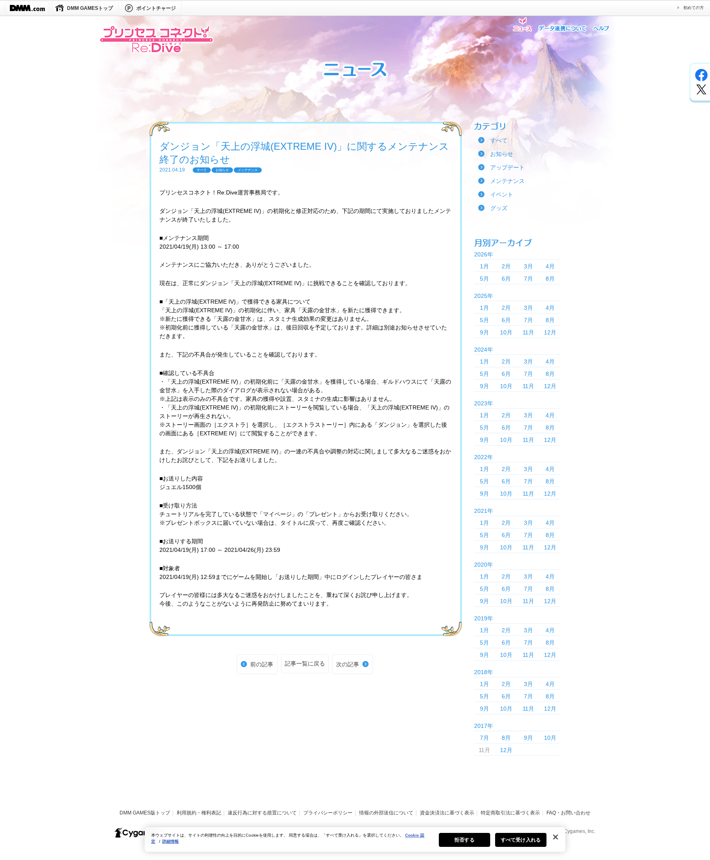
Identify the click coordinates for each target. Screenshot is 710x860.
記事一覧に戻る (305, 663)
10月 (506, 332)
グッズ (498, 208)
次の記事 (347, 664)
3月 (528, 266)
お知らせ (501, 154)
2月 (506, 266)
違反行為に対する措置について (262, 813)
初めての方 (693, 7)
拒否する (464, 840)
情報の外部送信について (386, 813)
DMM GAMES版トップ (145, 813)
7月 (528, 278)
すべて (498, 140)
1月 (484, 266)
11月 (528, 332)
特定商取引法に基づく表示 (510, 813)
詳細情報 (170, 841)
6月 (506, 278)
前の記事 (261, 664)
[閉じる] (555, 837)
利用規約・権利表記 (199, 813)
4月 (550, 266)
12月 (550, 332)
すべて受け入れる (521, 840)
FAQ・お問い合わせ (568, 813)
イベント (501, 194)
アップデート (507, 167)
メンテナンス (507, 181)
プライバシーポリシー (328, 813)
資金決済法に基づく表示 (447, 813)
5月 (484, 278)
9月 (484, 332)
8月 (550, 278)
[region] (355, 839)
